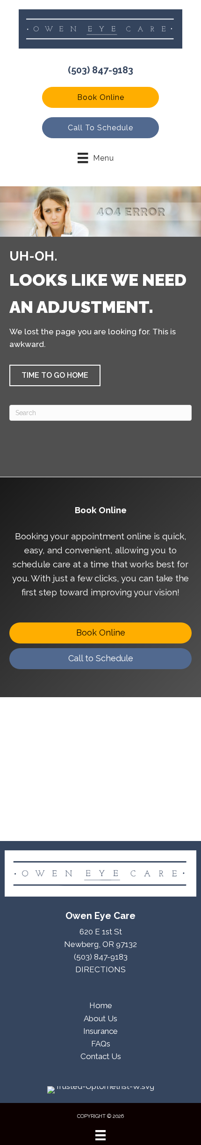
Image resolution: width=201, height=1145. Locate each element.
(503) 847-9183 (100, 70)
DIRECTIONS (100, 969)
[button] (100, 97)
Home (100, 1005)
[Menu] (100, 1135)
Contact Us (100, 1056)
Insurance (100, 1031)
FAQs (100, 1043)
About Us (100, 1018)
